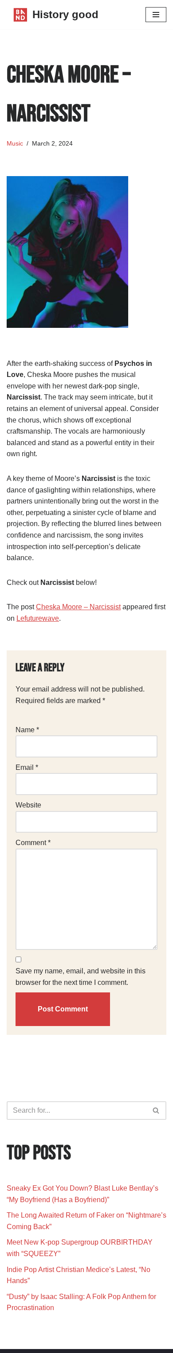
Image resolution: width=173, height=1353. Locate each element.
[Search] (156, 1110)
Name (27, 730)
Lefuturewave (37, 618)
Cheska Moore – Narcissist (78, 607)
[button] (156, 1110)
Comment (33, 842)
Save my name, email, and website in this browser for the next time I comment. (80, 976)
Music (15, 143)
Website (28, 805)
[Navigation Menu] (155, 14)
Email (27, 767)
